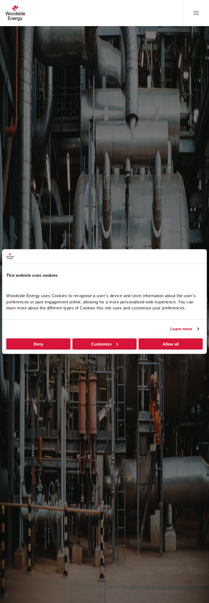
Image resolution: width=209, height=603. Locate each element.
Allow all (170, 343)
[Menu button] (196, 13)
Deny (38, 343)
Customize (101, 343)
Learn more (181, 329)
